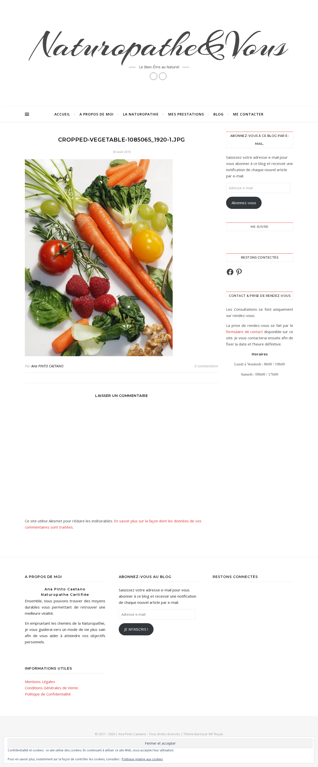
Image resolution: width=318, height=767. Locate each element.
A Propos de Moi (97, 114)
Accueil (62, 114)
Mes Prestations (186, 114)
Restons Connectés (235, 577)
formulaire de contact (244, 331)
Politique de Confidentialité (48, 693)
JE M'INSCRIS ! (136, 629)
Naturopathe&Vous (159, 45)
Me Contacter (248, 114)
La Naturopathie (141, 114)
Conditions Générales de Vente (51, 687)
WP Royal (215, 734)
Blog (218, 114)
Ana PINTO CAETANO (47, 366)
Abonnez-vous (244, 202)
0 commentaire (206, 366)
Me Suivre (260, 227)
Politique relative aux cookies (142, 759)
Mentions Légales (40, 681)
